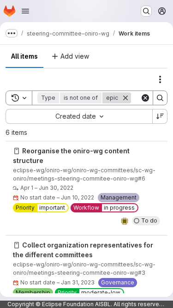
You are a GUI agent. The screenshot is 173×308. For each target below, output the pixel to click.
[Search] (160, 98)
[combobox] (79, 116)
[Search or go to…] (146, 11)
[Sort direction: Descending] (160, 116)
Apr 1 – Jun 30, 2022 (46, 187)
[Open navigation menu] (25, 11)
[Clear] (145, 97)
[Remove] (125, 97)
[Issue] (16, 151)
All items (24, 56)
